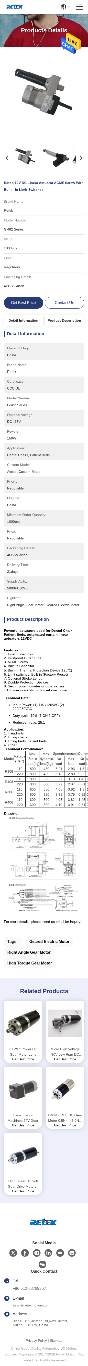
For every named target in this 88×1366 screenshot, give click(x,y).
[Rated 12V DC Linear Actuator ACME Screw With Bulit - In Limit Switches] (44, 96)
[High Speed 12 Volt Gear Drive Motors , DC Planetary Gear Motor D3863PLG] (23, 1155)
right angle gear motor (29, 952)
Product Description (64, 320)
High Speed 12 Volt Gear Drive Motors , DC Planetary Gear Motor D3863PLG (23, 1184)
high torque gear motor (29, 963)
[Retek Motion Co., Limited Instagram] (36, 1253)
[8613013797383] (71, 1253)
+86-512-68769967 (29, 1288)
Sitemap (56, 1340)
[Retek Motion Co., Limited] (15, 6)
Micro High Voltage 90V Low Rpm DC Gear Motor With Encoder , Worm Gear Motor (65, 1052)
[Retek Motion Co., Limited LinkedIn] (48, 1253)
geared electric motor (49, 941)
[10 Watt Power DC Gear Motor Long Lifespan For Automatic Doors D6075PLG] (23, 1023)
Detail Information (23, 320)
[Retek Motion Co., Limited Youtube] (60, 1253)
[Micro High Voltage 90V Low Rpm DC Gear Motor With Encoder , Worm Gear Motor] (65, 1023)
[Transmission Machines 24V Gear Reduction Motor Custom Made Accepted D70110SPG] (23, 1089)
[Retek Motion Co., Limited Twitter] (13, 1253)
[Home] (44, 1228)
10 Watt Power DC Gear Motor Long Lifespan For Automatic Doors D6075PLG (23, 1052)
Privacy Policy (36, 1340)
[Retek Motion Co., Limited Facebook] (25, 1253)
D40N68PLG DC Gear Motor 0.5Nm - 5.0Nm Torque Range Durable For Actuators (65, 1118)
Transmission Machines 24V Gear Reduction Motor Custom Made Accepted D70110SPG (23, 1118)
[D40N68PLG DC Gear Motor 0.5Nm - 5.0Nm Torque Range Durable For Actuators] (65, 1089)
